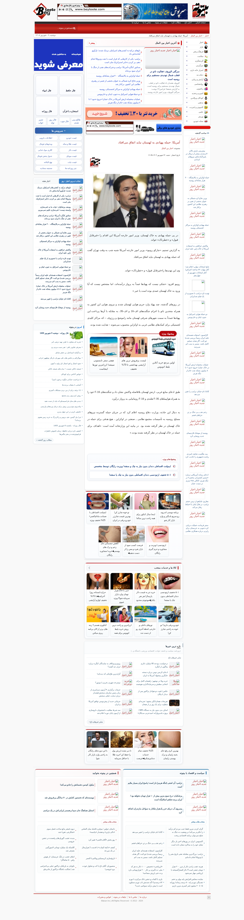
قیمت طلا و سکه (69, 144)
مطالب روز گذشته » (44, 440)
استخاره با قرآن (70, 111)
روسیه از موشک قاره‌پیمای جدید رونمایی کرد (197, 434)
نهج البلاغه (48, 162)
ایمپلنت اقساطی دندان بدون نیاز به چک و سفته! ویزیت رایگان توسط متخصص (132, 466)
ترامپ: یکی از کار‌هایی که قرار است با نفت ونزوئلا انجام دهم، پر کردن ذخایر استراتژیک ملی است (115, 61)
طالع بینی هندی (76, 121)
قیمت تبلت (72, 162)
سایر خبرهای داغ (96, 722)
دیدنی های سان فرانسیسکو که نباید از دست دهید (62, 401)
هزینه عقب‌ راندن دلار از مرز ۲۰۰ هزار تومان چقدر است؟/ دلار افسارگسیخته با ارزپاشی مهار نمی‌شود (187, 869)
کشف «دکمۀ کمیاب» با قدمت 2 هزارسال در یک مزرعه (98, 849)
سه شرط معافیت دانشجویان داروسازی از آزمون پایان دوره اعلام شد (104, 711)
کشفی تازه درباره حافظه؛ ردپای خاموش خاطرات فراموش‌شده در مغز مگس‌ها (62, 432)
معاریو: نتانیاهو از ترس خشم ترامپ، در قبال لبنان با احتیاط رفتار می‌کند (197, 504)
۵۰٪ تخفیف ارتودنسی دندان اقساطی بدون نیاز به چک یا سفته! (140, 474)
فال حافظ (70, 90)
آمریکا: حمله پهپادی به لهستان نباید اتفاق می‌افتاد (149, 142)
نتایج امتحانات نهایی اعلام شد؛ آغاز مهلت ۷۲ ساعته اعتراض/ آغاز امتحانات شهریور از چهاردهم (197, 271)
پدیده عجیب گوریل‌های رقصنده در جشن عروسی (58, 839)
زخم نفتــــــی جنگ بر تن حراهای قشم (197, 413)
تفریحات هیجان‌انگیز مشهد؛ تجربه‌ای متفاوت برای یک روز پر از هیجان (153, 702)
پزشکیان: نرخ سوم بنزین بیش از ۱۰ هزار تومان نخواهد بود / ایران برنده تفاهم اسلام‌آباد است (156, 798)
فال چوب (64, 121)
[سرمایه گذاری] (133, 113)
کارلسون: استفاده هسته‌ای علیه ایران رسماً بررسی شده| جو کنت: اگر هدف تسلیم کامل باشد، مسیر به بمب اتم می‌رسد (197, 341)
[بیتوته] (44, 18)
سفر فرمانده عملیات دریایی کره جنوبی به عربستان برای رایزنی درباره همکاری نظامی (197, 528)
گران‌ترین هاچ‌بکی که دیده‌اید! (108, 674)
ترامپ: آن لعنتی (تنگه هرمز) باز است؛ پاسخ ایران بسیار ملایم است (155, 785)
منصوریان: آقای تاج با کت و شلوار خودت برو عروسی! (98, 867)
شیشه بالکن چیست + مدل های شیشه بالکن (64, 369)
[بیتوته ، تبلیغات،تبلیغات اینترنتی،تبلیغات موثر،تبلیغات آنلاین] (89, 12)
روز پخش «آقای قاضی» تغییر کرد (101, 840)
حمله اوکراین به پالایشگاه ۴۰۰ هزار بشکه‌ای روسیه (118, 76)
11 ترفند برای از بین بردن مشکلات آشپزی (65, 390)
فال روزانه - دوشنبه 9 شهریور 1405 (54, 333)
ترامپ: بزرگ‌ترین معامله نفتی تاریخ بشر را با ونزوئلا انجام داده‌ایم (185, 855)
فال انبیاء (46, 90)
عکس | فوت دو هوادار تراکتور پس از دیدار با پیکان (153, 692)
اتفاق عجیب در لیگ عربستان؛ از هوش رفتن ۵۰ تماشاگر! (59, 858)
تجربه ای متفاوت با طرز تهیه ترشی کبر (66, 342)
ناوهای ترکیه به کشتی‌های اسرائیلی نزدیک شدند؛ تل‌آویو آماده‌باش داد (116, 52)
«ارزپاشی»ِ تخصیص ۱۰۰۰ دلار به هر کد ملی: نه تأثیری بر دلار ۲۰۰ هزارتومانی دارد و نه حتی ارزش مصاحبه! (145, 869)
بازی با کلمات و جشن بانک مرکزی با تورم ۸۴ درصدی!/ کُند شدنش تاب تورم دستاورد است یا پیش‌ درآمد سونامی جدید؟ (145, 882)
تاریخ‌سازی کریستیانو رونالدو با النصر (100, 858)
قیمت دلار (72, 150)
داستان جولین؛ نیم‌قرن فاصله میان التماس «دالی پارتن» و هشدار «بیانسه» (98, 830)
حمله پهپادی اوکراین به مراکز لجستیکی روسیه (119, 89)
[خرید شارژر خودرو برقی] (158, 127)
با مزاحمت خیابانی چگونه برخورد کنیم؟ (66, 380)
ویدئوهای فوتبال (45, 144)
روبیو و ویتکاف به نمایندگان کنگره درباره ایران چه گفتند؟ (104, 665)
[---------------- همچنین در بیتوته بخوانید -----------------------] (104, 773)
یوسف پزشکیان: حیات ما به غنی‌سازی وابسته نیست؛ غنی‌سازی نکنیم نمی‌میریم (54, 208)
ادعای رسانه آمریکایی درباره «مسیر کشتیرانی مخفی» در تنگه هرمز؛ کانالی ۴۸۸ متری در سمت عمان (197, 479)
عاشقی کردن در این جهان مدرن (69, 412)
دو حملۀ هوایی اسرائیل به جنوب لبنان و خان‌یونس (118, 94)
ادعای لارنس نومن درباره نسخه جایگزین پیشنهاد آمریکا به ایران (155, 673)
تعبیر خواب (40, 121)
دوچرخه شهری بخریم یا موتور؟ (107, 682)
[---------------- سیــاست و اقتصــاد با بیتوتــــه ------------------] (192, 773)
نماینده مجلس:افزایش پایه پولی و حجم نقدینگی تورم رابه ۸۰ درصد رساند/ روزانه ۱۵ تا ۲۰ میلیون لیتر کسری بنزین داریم (186, 882)
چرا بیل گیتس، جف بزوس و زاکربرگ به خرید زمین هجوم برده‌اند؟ (59, 418)
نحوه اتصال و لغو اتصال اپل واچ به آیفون (66, 363)
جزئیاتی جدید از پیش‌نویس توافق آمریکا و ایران (104, 702)
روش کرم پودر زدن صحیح (71, 396)
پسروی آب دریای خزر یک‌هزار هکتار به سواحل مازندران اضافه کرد (155, 810)
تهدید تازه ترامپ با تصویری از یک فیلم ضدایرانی (197, 294)
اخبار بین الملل (196, 36)
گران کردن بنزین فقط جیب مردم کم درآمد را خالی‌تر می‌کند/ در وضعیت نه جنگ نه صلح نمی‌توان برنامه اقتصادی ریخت (185, 832)
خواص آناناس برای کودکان (71, 374)
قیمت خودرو (71, 138)
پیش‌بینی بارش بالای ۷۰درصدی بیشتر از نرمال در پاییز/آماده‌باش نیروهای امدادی (197, 155)
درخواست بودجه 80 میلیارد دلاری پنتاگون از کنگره (154, 665)
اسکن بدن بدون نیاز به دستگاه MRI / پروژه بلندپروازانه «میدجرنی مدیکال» (153, 711)
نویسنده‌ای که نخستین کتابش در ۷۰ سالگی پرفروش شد (69, 797)
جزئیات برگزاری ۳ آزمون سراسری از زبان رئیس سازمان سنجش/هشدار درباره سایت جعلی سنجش (105, 693)
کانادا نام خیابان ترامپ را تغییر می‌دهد (197, 392)
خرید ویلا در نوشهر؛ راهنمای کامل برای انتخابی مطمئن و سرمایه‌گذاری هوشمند (152, 682)
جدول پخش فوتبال (44, 156)
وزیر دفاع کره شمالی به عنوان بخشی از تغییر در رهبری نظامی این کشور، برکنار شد (115, 82)
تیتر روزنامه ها (70, 168)
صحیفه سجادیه (46, 168)
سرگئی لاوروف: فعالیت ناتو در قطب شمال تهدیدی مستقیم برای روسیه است (163, 75)
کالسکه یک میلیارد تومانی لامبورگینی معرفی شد (59, 849)
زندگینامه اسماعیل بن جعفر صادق (68, 353)
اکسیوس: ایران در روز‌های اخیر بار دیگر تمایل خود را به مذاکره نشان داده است (187, 843)
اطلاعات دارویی (45, 138)
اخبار (207, 36)
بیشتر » (92, 43)
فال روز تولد (52, 121)
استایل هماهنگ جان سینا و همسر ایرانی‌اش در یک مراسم (68, 810)
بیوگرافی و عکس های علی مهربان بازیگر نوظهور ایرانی (60, 358)
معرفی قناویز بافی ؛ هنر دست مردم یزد (66, 347)
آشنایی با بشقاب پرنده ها (71, 385)
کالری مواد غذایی (45, 150)
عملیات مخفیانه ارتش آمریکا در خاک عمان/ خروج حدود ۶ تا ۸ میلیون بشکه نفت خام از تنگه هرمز (114, 101)
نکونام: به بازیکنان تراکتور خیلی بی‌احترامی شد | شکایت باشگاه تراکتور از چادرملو (57, 867)
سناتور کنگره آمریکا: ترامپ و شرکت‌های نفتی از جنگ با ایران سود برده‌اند (115, 69)
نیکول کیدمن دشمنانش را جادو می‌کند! (77, 785)
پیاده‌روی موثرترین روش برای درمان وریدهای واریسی (61, 406)
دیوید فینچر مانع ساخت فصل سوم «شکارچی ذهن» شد (60, 830)
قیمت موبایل (71, 156)
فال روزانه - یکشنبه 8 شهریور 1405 (67, 426)
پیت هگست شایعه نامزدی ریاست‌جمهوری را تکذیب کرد (197, 455)
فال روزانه (47, 111)
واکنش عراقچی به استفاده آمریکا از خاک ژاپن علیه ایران (197, 247)
